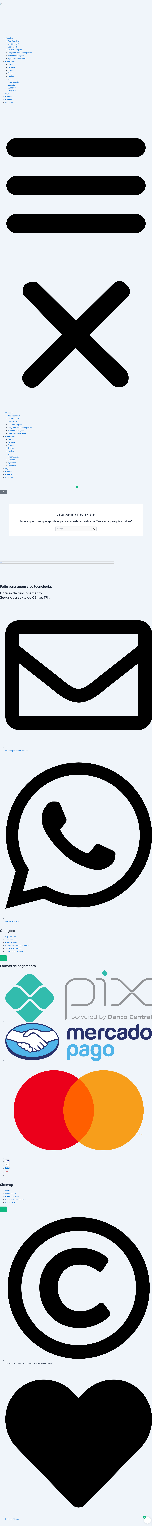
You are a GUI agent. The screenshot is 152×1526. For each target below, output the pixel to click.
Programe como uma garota (20, 52)
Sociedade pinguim (16, 55)
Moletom (9, 102)
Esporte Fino (10, 937)
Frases (10, 70)
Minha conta (10, 1193)
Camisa (8, 96)
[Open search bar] (76, 485)
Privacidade (10, 1202)
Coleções (9, 38)
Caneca (8, 99)
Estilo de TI (12, 47)
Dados (10, 64)
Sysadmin (12, 88)
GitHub (11, 73)
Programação (13, 82)
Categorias (10, 61)
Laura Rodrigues (15, 50)
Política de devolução (14, 1199)
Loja (7, 94)
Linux (10, 79)
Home (7, 1191)
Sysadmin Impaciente (17, 58)
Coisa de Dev (13, 44)
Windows (12, 91)
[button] (76, 259)
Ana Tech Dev (14, 41)
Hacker (11, 76)
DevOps (11, 67)
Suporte (11, 85)
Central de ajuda (12, 1196)
